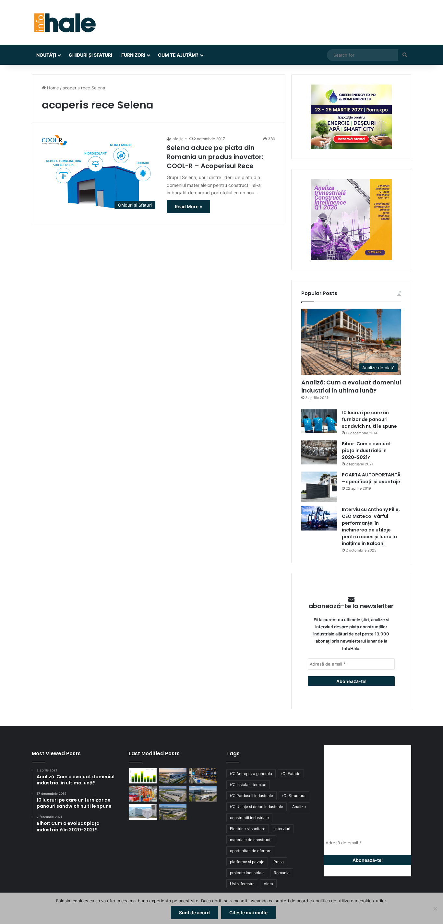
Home (52, 87)
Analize (299, 806)
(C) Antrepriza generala (251, 773)
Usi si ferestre (242, 883)
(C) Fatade (290, 773)
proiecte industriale (247, 872)
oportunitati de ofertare (250, 850)
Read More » (188, 206)
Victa (268, 883)
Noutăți (46, 55)
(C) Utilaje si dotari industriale (256, 806)
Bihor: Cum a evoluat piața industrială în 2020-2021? (366, 450)
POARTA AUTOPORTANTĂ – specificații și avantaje (371, 478)
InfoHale (179, 138)
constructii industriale (249, 817)
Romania (282, 872)
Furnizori (133, 55)
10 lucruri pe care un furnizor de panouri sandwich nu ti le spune (369, 419)
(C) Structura (293, 795)
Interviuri (282, 828)
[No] (435, 908)
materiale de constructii (251, 839)
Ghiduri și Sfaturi (90, 55)
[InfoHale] (64, 22)
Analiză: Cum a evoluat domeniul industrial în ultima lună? (351, 386)
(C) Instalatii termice (248, 784)
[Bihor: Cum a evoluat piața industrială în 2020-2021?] (319, 452)
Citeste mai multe (248, 912)
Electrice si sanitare (247, 828)
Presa (278, 861)
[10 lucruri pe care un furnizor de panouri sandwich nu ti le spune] (319, 421)
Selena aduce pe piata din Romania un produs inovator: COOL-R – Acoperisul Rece (215, 156)
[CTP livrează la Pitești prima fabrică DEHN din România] (173, 794)
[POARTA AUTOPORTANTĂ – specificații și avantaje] (319, 487)
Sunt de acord (194, 912)
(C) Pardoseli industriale (251, 795)
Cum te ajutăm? (178, 55)
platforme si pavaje (247, 861)
